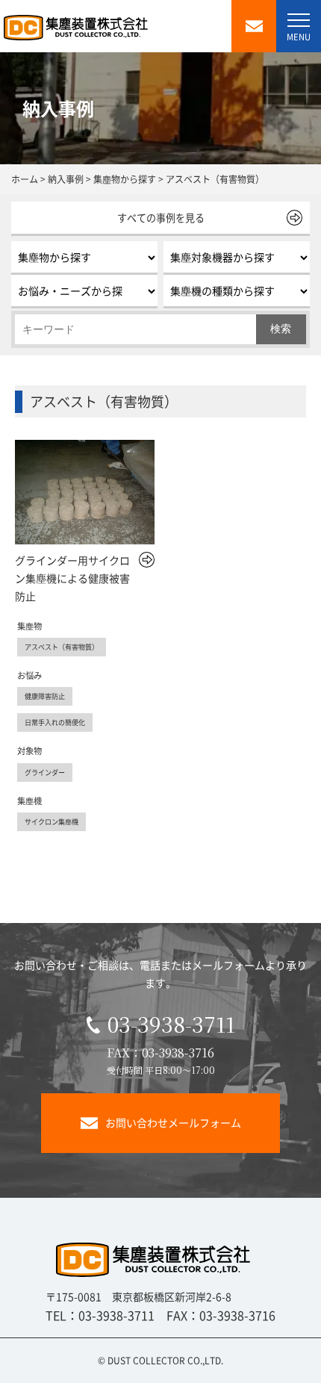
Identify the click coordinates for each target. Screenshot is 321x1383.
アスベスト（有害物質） (62, 646)
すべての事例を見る (161, 218)
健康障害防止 (45, 696)
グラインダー (45, 772)
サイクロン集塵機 (51, 821)
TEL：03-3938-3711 (100, 1315)
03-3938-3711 (171, 1024)
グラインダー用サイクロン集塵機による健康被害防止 (72, 578)
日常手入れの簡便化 (55, 722)
